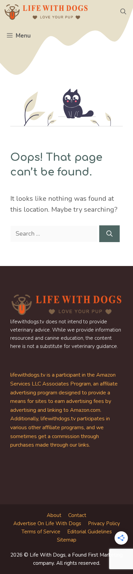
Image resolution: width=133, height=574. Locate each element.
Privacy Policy (104, 523)
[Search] (109, 233)
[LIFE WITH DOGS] (46, 12)
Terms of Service (40, 531)
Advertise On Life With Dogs (47, 523)
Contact (77, 515)
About (54, 515)
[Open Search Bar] (123, 12)
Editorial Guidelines (89, 531)
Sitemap (66, 539)
